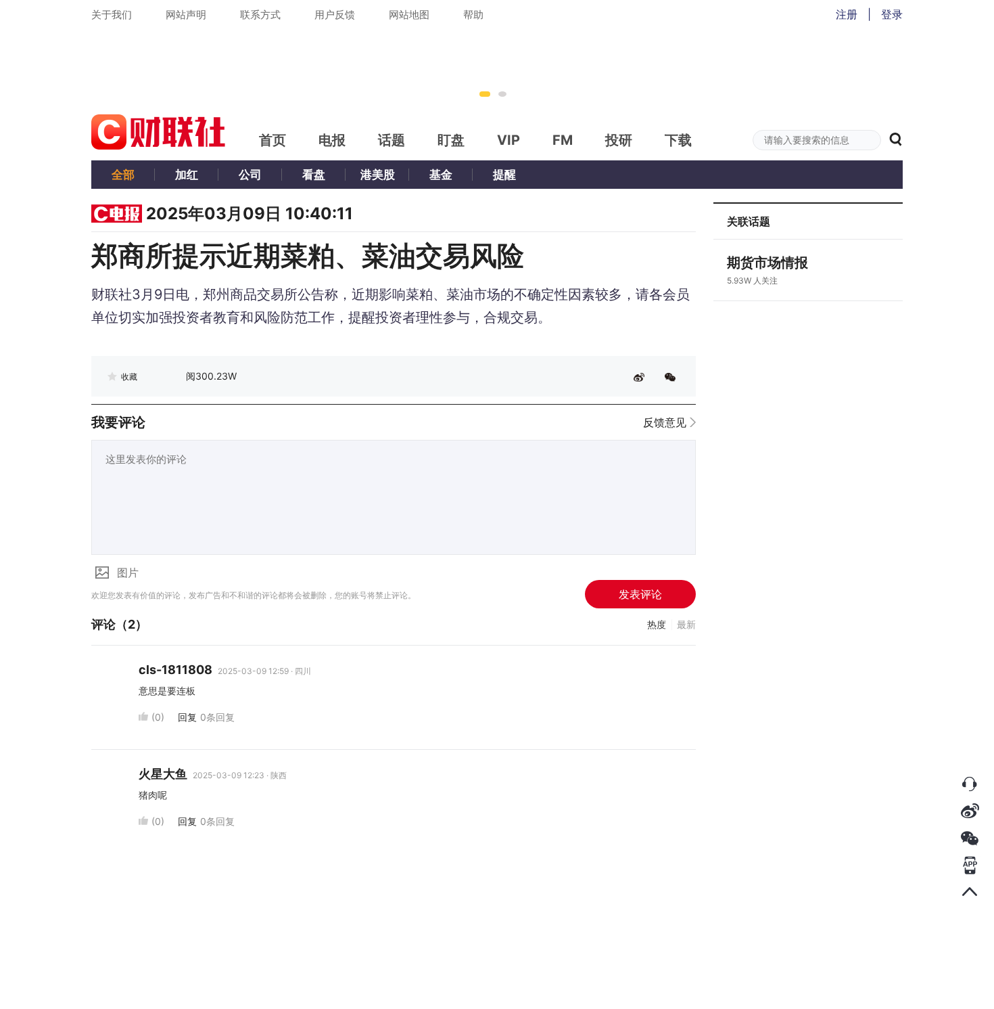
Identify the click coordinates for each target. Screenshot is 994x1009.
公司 (250, 174)
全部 (123, 174)
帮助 (473, 14)
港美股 (377, 174)
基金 (440, 174)
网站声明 (186, 14)
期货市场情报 (767, 262)
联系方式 (260, 14)
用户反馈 (334, 14)
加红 (186, 174)
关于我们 (111, 14)
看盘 (313, 174)
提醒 (504, 174)
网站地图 (409, 14)
